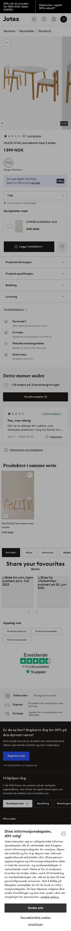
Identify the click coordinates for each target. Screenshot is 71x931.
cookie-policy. (50, 897)
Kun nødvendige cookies (36, 917)
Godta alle (35, 908)
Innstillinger (35, 924)
